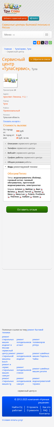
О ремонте (33, 410)
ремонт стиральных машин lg (8, 381)
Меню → (9, 34)
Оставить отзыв (27, 209)
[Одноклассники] (38, 42)
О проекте (32, 407)
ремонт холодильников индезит (24, 356)
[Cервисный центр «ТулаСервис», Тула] (10, 80)
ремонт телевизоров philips (39, 342)
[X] (42, 42)
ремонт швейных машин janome (41, 370)
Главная (8, 49)
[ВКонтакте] (34, 42)
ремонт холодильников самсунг (24, 381)
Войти (35, 18)
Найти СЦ (17, 407)
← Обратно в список (40, 59)
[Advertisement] (27, 241)
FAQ (45, 410)
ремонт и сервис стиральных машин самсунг (8, 370)
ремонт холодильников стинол (24, 370)
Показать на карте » (11, 121)
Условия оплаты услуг (12, 420)
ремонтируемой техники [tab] (22, 166)
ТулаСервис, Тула (23, 49)
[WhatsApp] (50, 42)
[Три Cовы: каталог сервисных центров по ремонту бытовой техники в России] (12, 7)
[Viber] (46, 42)
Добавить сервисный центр (15, 18)
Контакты (44, 413)
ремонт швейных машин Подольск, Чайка (41, 356)
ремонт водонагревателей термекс (41, 381)
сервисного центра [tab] (22, 143)
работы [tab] (19, 162)
